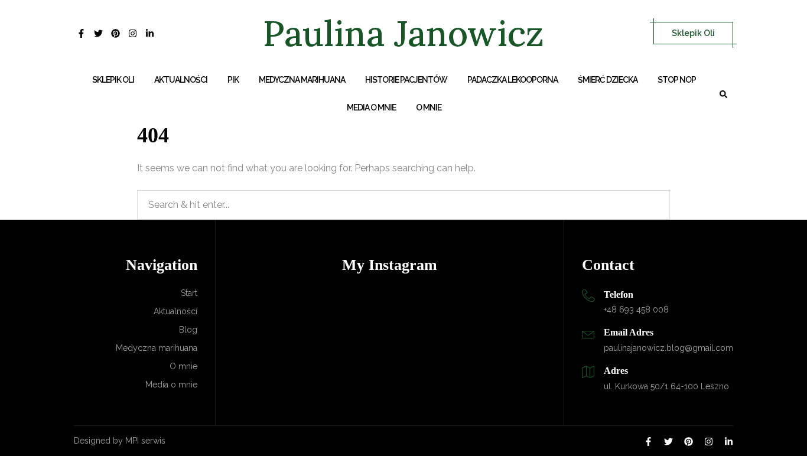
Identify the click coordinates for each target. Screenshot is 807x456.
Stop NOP (677, 79)
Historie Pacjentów (406, 79)
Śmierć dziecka (607, 79)
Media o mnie (371, 107)
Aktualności (180, 79)
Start (189, 293)
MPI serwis (145, 440)
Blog (188, 329)
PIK (233, 79)
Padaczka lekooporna (512, 79)
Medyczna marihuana (302, 79)
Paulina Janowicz (403, 33)
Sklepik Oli (693, 33)
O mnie (428, 107)
